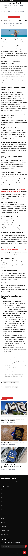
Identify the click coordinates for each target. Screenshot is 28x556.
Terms (2, 506)
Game (2, 518)
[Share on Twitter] (6, 387)
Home (2, 11)
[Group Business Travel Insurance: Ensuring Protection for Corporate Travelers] (14, 455)
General (3, 522)
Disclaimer (3, 502)
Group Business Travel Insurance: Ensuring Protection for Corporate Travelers (11, 466)
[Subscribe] (26, 546)
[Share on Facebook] (9, 387)
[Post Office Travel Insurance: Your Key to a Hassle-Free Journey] (14, 409)
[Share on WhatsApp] (16, 387)
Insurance (3, 526)
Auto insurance (4, 534)
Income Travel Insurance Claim (13, 190)
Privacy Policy (4, 498)
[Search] (2, 7)
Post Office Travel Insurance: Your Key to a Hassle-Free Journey (13, 419)
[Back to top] (24, 552)
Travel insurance (8, 11)
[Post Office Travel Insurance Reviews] (14, 433)
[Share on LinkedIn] (13, 387)
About (2, 494)
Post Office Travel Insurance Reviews (12, 442)
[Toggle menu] (5, 7)
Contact (3, 510)
